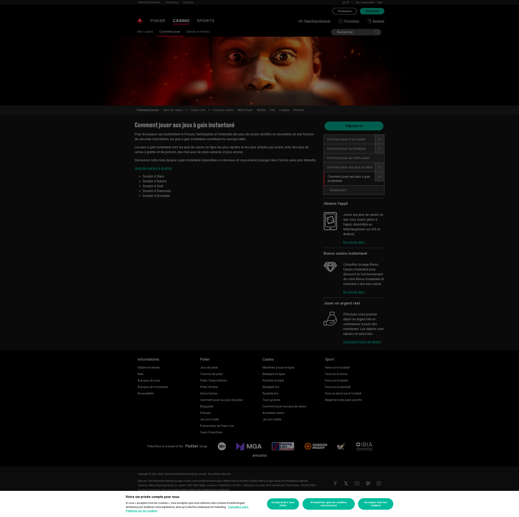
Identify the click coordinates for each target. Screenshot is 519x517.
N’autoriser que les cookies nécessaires (329, 504)
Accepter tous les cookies (375, 504)
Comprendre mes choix (282, 504)
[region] (259, 504)
